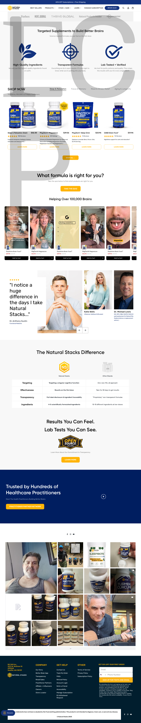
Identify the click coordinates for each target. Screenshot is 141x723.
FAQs (59, 676)
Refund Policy (62, 680)
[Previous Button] (79, 330)
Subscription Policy (85, 676)
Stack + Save (64, 8)
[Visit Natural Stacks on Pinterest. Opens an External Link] (67, 534)
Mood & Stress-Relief (100, 89)
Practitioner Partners (44, 683)
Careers (39, 689)
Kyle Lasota (15, 307)
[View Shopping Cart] (132, 8)
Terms (100, 696)
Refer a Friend (62, 686)
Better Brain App (42, 673)
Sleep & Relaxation (58, 89)
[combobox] (103, 674)
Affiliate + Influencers (44, 686)
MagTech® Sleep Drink (81, 133)
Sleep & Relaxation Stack (17, 133)
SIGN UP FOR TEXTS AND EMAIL (116, 680)
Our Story (39, 670)
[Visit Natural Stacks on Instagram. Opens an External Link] (70, 534)
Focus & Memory (78, 89)
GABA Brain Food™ (111, 133)
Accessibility (61, 689)
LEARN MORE (70, 460)
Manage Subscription (93, 8)
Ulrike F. (13, 313)
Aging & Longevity (123, 89)
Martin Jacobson (18, 319)
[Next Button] (85, 330)
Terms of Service (84, 670)
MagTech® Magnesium (49, 133)
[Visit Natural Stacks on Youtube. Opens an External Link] (73, 534)
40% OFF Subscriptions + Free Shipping (70, 2)
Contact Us (61, 670)
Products (49, 8)
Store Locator (41, 693)
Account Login (62, 683)
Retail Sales (40, 680)
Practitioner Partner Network (25, 506)
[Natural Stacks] (14, 8)
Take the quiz (70, 189)
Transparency (41, 676)
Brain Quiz (112, 8)
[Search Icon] (123, 8)
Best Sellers (36, 8)
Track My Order (62, 673)
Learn (76, 8)
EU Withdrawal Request (62, 696)
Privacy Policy (83, 673)
